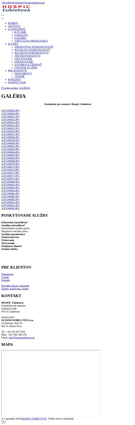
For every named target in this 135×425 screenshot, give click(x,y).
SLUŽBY (13, 43)
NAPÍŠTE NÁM (17, 82)
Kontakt (5, 280)
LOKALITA (21, 35)
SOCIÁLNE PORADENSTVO (31, 52)
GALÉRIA (20, 38)
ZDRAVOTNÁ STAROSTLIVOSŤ (33, 46)
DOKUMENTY (23, 73)
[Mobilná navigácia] (2, 15)
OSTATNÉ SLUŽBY (26, 67)
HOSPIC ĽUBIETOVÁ (34, 418)
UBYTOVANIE (23, 58)
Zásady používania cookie (14, 288)
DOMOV (13, 23)
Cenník (5, 277)
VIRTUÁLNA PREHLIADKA (31, 41)
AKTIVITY (14, 26)
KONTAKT (14, 79)
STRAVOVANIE (23, 61)
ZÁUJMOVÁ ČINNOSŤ (28, 64)
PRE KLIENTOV (17, 70)
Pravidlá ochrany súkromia (15, 285)
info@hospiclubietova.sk (22, 337)
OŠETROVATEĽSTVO (27, 55)
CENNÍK (19, 76)
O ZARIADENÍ (16, 29)
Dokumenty (7, 274)
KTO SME (20, 32)
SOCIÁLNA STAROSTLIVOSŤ (32, 49)
